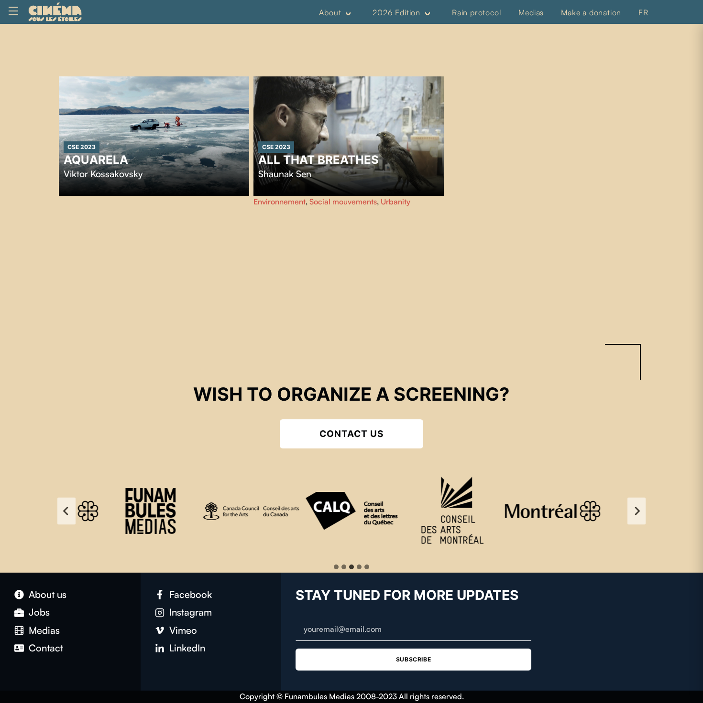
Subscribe (413, 659)
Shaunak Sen (284, 174)
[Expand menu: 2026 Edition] (427, 13)
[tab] (336, 567)
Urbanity (395, 201)
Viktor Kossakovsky (103, 174)
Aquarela (96, 160)
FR (643, 12)
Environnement (279, 201)
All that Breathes (318, 160)
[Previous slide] (66, 511)
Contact (46, 648)
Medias (531, 12)
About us (47, 594)
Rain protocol (476, 12)
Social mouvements (343, 201)
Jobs (39, 612)
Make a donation (591, 12)
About (330, 12)
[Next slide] (636, 511)
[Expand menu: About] (348, 13)
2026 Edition (396, 12)
